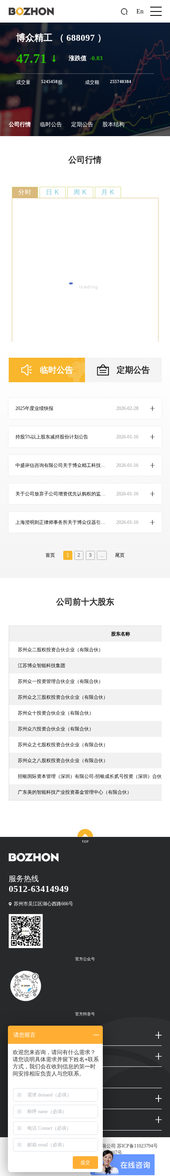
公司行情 (20, 124)
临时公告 (51, 124)
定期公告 (82, 124)
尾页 (120, 555)
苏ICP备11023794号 (137, 1146)
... (102, 555)
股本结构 (113, 124)
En (140, 11)
